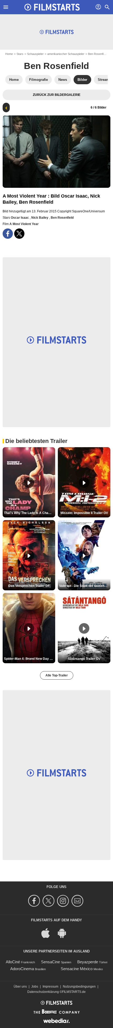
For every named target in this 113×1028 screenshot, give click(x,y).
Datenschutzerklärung (43, 992)
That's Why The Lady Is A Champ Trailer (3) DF (29, 513)
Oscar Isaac (20, 217)
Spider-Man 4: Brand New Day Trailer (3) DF (29, 659)
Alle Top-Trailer (56, 675)
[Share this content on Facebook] (8, 233)
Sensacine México (77, 968)
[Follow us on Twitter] (49, 901)
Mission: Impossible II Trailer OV (84, 513)
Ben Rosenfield (97, 53)
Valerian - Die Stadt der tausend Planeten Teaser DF (84, 586)
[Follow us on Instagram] (63, 901)
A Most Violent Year (24, 224)
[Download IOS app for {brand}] (48, 932)
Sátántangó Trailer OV (84, 659)
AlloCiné (13, 962)
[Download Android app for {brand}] (64, 932)
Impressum (50, 986)
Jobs (34, 986)
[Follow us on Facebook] (35, 901)
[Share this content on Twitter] (19, 233)
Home (9, 53)
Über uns (20, 986)
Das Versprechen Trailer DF (29, 586)
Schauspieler (35, 53)
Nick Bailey (40, 217)
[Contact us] (78, 901)
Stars (20, 53)
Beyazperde (87, 962)
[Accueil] (52, 7)
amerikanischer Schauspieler (65, 53)
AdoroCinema (22, 968)
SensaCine (50, 962)
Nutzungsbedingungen (79, 986)
